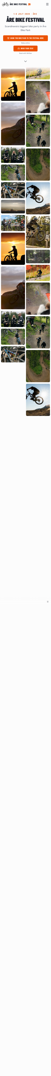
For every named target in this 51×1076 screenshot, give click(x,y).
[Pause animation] (47, 601)
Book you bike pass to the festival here (27, 39)
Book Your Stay (29, 49)
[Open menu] (47, 4)
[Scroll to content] (25, 61)
